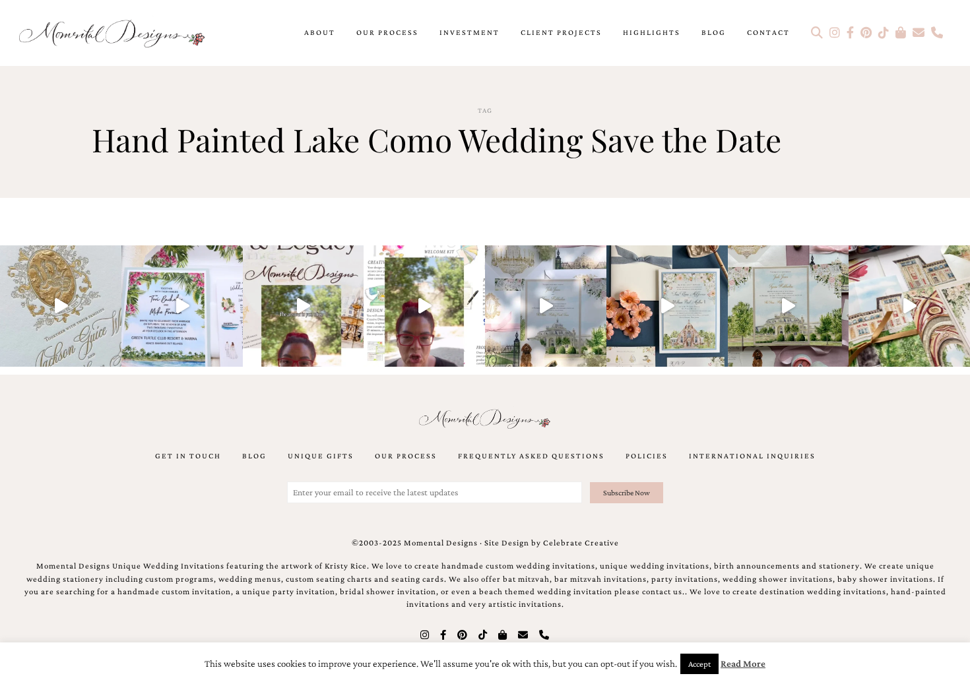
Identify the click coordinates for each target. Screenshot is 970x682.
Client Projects (561, 32)
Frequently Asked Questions (531, 455)
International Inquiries (752, 455)
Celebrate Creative (581, 542)
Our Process (387, 32)
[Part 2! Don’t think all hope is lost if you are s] (303, 306)
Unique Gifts (321, 455)
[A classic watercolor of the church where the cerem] (667, 306)
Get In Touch (188, 455)
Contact (768, 32)
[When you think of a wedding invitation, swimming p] (182, 306)
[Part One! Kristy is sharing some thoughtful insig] (424, 306)
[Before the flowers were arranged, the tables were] (545, 306)
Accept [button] (699, 664)
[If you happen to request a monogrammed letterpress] (60, 306)
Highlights (651, 32)
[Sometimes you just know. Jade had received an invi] (788, 306)
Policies (647, 455)
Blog (713, 32)
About (319, 32)
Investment (469, 32)
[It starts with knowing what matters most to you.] (909, 306)
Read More (743, 663)
